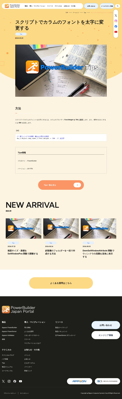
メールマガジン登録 (107, 6)
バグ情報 (5, 359)
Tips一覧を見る (50, 185)
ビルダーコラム (29, 363)
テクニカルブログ (8, 355)
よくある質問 (28, 331)
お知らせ (27, 359)
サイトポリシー (24, 393)
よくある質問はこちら (61, 282)
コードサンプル (7, 371)
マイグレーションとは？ (32, 343)
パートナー (28, 367)
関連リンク (28, 371)
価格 (3, 339)
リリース (27, 339)
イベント (27, 355)
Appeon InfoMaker (8, 335)
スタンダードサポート (32, 335)
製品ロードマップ (61, 327)
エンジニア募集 (106, 335)
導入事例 (27, 327)
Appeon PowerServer (9, 331)
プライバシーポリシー (10, 393)
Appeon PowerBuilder (9, 327)
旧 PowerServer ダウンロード (65, 335)
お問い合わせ (91, 6)
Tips (3, 363)
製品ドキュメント (61, 331)
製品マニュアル (7, 367)
